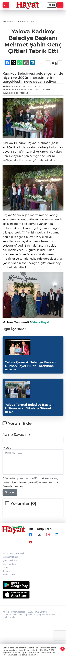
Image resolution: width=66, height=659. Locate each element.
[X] (39, 534)
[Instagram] (48, 534)
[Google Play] (33, 585)
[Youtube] (30, 542)
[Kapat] (63, 648)
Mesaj (7, 447)
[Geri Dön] (6, 5)
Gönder (10, 492)
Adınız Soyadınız (16, 435)
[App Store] (33, 595)
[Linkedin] (56, 534)
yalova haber (9, 574)
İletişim (6, 571)
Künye (6, 567)
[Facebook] (30, 534)
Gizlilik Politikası (10, 557)
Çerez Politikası (10, 560)
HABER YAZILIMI (35, 612)
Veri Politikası (9, 564)
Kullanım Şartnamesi (13, 553)
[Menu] (60, 5)
